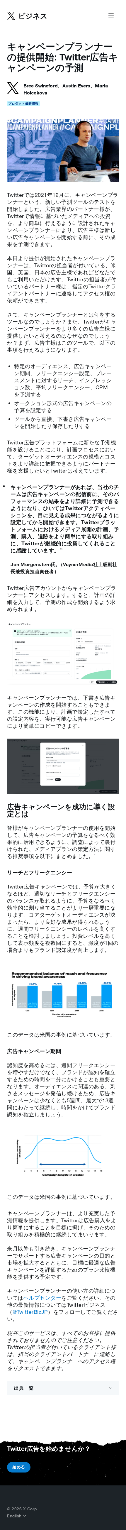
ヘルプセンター (42, 1297)
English (15, 1516)
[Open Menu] (111, 16)
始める (18, 1467)
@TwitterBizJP (30, 1312)
